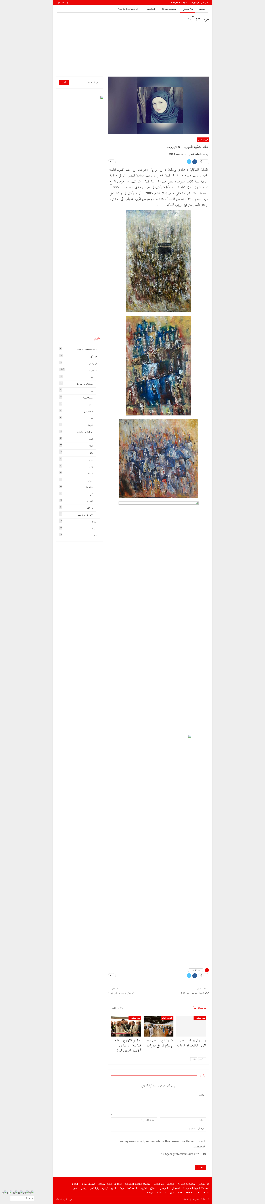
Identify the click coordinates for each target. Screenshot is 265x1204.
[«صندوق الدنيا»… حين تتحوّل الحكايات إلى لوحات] (191, 1026)
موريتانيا (90, 481)
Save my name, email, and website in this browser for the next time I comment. (161, 1144)
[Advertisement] (132, 49)
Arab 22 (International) (128, 9)
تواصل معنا (194, 2)
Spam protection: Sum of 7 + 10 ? (184, 1154)
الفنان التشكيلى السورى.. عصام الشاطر (194, 993)
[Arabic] (31, 1193)
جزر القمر (89, 508)
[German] (15, 1193)
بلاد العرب (151, 9)
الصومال (90, 425)
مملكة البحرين (88, 412)
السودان (90, 474)
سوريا (91, 460)
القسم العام (167, 1017)
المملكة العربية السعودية (85, 384)
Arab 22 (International (87, 350)
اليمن (91, 494)
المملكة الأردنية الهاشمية (85, 432)
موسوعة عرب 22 (169, 9)
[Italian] (4, 1193)
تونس (91, 467)
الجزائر (91, 405)
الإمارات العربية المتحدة (85, 515)
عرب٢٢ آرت (197, 19)
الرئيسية (202, 9)
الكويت (90, 501)
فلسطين (90, 439)
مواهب (94, 536)
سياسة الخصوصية (179, 2)
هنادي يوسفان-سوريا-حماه (195, 970)
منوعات (94, 522)
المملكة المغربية (88, 398)
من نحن (204, 2)
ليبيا (92, 391)
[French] (20, 1193)
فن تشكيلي (188, 9)
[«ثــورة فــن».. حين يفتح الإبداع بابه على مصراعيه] (158, 1026)
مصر (91, 377)
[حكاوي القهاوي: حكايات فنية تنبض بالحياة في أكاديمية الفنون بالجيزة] (126, 1026)
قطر (91, 419)
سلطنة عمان (89, 487)
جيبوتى (84, 1188)
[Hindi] (9, 1193)
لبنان (91, 453)
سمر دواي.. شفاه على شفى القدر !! (121, 993)
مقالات (94, 529)
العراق (91, 446)
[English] (26, 1193)
